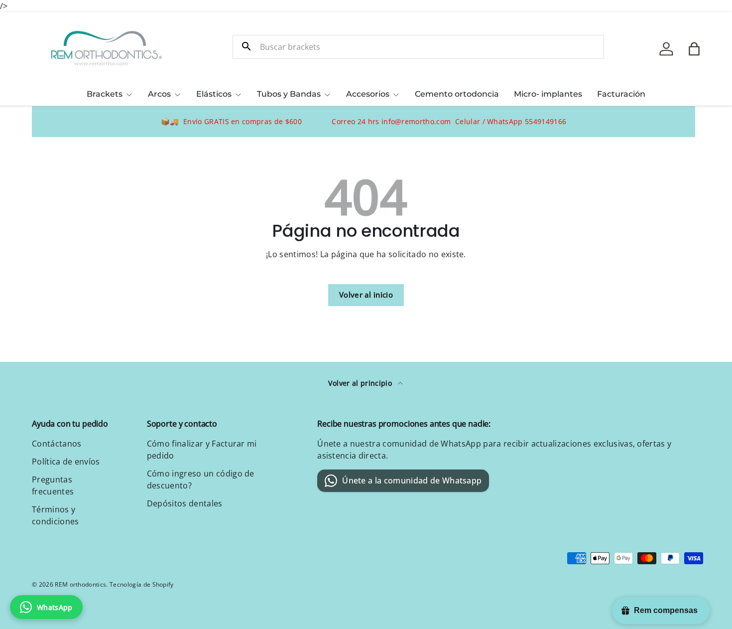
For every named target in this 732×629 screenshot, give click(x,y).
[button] (694, 49)
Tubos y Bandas (289, 94)
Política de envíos (66, 461)
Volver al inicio (366, 295)
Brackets (104, 94)
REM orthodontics (80, 584)
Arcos (159, 94)
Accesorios (367, 94)
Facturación (621, 94)
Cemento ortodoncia (457, 94)
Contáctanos (57, 443)
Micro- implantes (548, 94)
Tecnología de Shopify (142, 584)
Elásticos (214, 94)
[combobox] (418, 46)
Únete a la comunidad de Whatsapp (412, 480)
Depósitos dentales (185, 503)
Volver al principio (361, 383)
